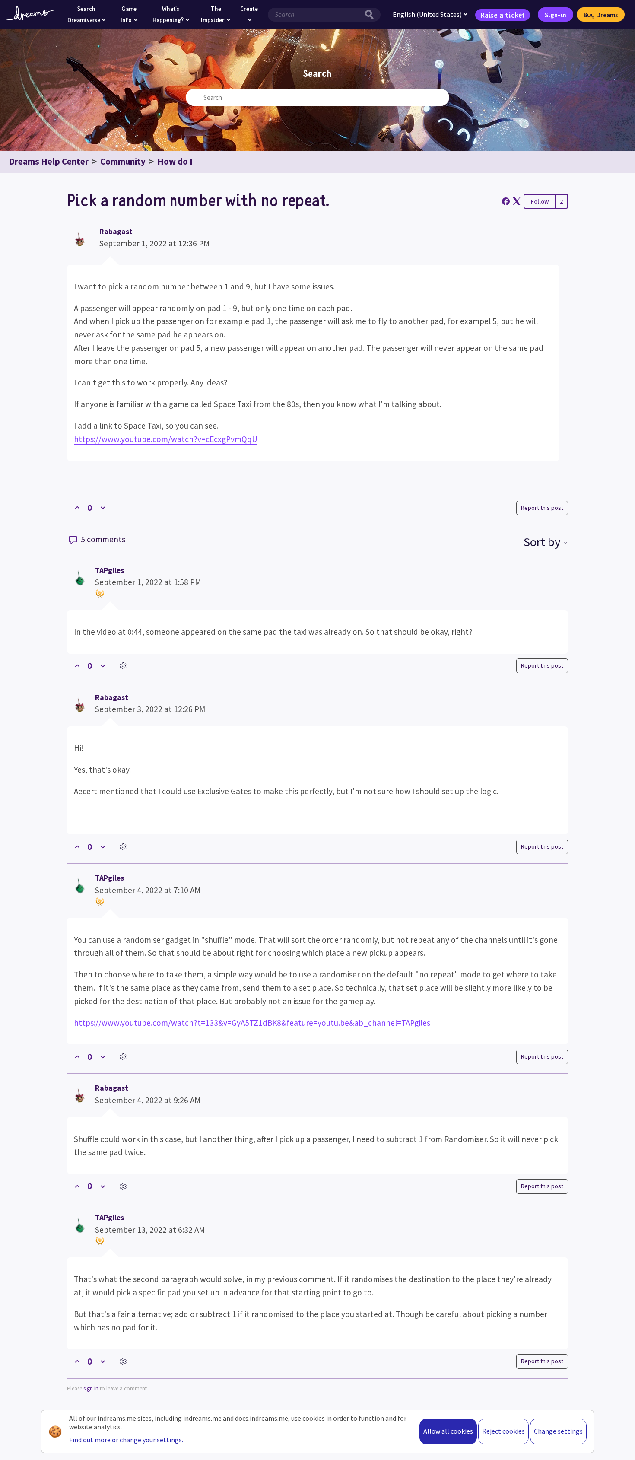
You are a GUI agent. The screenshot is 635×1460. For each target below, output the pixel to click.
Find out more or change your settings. (126, 1439)
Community (123, 161)
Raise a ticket (503, 14)
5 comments (102, 539)
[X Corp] (517, 201)
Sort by (543, 542)
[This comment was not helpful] (102, 666)
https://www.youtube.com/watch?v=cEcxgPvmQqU (165, 439)
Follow (540, 201)
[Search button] (371, 15)
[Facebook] (506, 201)
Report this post (542, 508)
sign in (90, 1388)
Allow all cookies (448, 1431)
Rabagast (116, 231)
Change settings (558, 1431)
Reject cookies (503, 1431)
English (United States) (427, 14)
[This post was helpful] (77, 508)
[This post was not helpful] (102, 508)
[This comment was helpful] (77, 666)
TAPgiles (109, 570)
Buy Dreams (601, 14)
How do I (175, 161)
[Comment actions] (123, 666)
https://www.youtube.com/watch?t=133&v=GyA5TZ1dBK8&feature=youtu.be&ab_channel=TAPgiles (252, 1023)
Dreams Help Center (49, 161)
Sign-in (555, 14)
